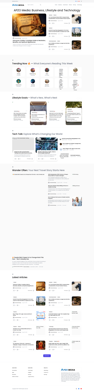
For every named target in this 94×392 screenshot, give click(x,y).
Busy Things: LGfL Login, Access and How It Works (71, 148)
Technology (51, 326)
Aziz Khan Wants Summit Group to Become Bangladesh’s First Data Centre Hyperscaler (58, 329)
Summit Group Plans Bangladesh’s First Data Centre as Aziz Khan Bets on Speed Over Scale (59, 31)
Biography (51, 341)
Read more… (47, 355)
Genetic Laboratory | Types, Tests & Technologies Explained (47, 152)
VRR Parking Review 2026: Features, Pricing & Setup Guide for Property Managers (58, 175)
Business (50, 15)
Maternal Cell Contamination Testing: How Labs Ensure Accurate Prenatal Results (23, 152)
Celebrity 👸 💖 (56, 341)
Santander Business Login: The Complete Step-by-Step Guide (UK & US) (75, 155)
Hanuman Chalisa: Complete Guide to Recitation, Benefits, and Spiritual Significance (29, 41)
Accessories (70, 109)
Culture (15, 282)
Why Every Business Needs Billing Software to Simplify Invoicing (58, 186)
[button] (81, 1)
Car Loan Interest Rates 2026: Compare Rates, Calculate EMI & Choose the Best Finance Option (59, 18)
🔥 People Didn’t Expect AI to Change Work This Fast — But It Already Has (28, 258)
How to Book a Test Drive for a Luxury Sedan (38, 115)
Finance (55, 15)
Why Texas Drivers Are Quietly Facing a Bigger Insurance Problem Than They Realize (20, 115)
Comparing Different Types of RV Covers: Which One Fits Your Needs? (74, 115)
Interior (58, 41)
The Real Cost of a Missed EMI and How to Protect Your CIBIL (22, 329)
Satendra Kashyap (18, 38)
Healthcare (15, 138)
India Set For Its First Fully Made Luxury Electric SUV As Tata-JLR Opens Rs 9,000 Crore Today (56, 115)
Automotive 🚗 (16, 111)
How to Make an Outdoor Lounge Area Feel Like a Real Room (59, 44)
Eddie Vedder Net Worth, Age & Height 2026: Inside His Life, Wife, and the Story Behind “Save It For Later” (59, 344)
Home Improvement (52, 41)
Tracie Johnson (26, 266)
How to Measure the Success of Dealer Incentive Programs (59, 197)
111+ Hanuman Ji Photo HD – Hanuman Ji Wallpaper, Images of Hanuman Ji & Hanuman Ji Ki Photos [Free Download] (23, 344)
